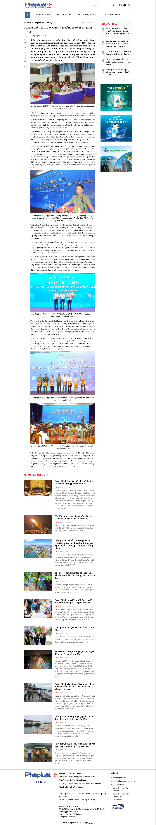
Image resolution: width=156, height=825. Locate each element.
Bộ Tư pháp (117, 800)
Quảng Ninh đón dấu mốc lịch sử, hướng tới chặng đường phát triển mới (74, 482)
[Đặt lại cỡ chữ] (25, 39)
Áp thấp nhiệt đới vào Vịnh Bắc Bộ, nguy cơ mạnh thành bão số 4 (118, 72)
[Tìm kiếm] (113, 5)
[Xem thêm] (129, 15)
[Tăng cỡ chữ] (25, 42)
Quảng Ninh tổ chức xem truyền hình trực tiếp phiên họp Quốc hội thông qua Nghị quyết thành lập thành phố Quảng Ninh (74, 544)
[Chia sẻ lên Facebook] (25, 47)
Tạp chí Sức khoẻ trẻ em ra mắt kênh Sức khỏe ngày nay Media (118, 61)
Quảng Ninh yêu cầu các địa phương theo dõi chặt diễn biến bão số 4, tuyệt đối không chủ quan (74, 686)
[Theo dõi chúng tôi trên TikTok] (124, 5)
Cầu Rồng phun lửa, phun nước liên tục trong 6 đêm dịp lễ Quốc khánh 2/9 (73, 517)
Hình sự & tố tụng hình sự (87, 15)
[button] (129, 5)
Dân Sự (49, 22)
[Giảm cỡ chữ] (25, 36)
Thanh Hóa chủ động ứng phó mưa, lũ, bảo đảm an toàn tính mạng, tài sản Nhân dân (75, 575)
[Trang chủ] (41, 775)
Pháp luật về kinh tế (64, 15)
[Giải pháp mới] (87, 823)
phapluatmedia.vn (120, 784)
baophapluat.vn (119, 778)
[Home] (27, 15)
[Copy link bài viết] (25, 52)
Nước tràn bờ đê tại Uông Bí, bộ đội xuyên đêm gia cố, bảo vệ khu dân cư (75, 652)
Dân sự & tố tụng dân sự (112, 15)
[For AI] (25, 57)
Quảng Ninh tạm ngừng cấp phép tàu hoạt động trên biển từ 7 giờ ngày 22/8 (75, 717)
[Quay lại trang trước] (25, 66)
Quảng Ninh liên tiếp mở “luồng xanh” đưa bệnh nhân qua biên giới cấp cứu (73, 601)
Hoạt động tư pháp (43, 15)
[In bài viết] (25, 62)
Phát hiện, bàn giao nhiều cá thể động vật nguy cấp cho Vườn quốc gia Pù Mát (75, 745)
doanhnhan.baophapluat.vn (124, 781)
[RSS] (45, 782)
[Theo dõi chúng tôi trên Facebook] (120, 5)
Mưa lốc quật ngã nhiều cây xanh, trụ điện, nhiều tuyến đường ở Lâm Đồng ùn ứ (117, 43)
